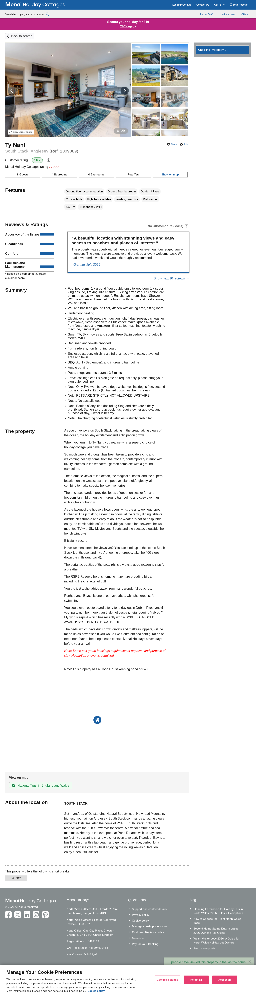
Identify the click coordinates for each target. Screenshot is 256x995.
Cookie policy (140, 920)
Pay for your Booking (145, 943)
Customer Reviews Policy (148, 932)
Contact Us (202, 4)
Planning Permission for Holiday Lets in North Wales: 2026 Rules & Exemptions (218, 911)
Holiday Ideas (227, 14)
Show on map (170, 174)
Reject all (196, 979)
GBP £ (218, 4)
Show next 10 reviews (169, 278)
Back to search (21, 36)
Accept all (224, 979)
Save (174, 144)
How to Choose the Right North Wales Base (217, 920)
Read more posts (204, 948)
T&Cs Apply (128, 26)
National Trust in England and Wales (43, 785)
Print (186, 144)
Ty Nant (15, 145)
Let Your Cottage (181, 4)
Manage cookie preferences (149, 926)
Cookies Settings (167, 979)
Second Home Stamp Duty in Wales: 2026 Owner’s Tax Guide (216, 930)
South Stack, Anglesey (41, 151)
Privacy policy (140, 914)
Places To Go (207, 14)
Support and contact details (149, 909)
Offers (244, 14)
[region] (128, 980)
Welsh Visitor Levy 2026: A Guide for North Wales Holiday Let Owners (216, 940)
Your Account (240, 4)
